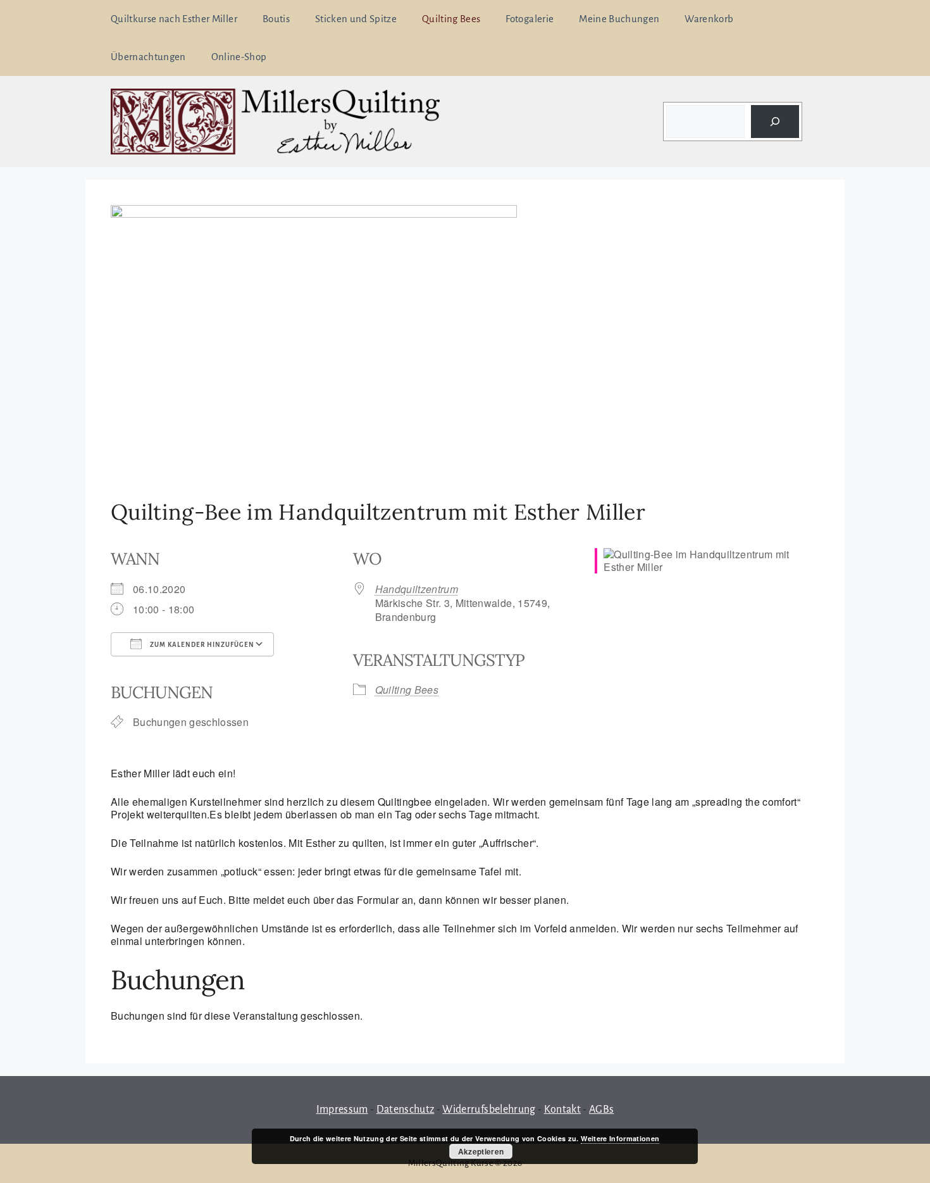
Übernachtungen (148, 56)
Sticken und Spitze (356, 18)
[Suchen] (775, 121)
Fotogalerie (529, 18)
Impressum (342, 1109)
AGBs (601, 1109)
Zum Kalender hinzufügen (201, 644)
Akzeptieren (481, 1151)
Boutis (276, 18)
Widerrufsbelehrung (488, 1109)
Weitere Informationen (620, 1138)
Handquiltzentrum (416, 589)
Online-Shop (239, 56)
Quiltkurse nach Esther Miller (174, 18)
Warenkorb (709, 18)
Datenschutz (405, 1109)
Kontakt (562, 1109)
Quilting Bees (451, 18)
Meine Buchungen (619, 18)
